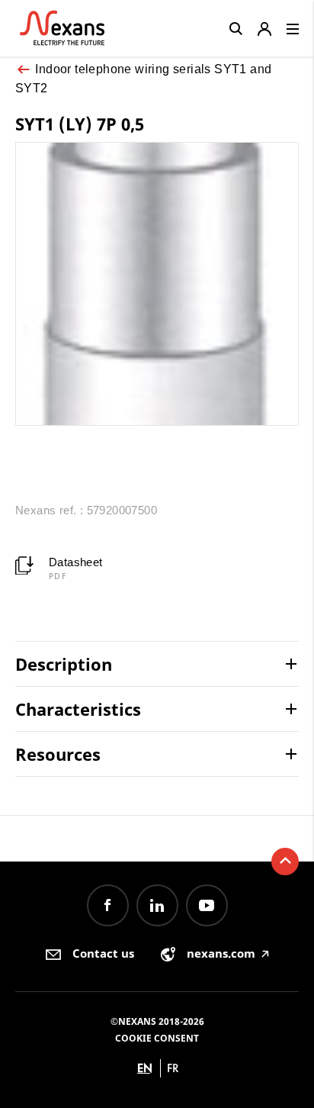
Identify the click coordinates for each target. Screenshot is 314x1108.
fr (173, 1068)
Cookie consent (157, 1038)
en (144, 1068)
